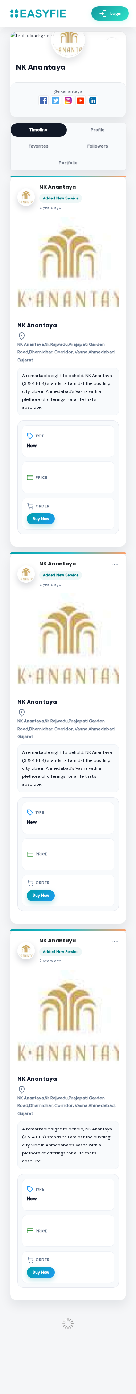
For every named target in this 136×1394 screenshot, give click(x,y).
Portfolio (68, 163)
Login (110, 13)
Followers (97, 146)
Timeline (38, 130)
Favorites (39, 146)
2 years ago (50, 207)
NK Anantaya (57, 187)
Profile (98, 130)
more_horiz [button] (114, 188)
